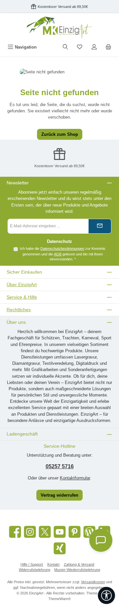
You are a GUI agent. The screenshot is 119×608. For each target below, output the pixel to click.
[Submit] (99, 226)
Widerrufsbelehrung (34, 570)
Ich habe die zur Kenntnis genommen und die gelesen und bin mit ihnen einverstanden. (62, 254)
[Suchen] (65, 47)
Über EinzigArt (22, 284)
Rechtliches (19, 309)
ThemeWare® (59, 599)
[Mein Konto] (94, 47)
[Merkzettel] (79, 47)
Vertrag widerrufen (59, 495)
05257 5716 (60, 466)
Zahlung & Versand (79, 564)
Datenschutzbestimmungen (62, 248)
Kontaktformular (75, 477)
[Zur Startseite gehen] (59, 27)
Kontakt (53, 564)
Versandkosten (93, 582)
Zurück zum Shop (59, 134)
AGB (57, 254)
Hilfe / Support (31, 564)
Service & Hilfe (22, 297)
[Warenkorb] (108, 47)
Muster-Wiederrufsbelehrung (77, 570)
